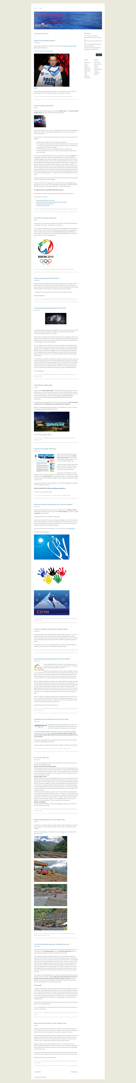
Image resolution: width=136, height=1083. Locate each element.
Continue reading (47, 434)
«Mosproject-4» (69, 394)
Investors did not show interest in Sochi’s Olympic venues (50, 1023)
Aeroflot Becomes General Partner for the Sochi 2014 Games (51, 719)
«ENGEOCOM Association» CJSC (61, 397)
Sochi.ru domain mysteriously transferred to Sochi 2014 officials (52, 202)
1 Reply (35, 220)
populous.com (41, 371)
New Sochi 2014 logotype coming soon (46, 200)
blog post (64, 228)
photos (63, 832)
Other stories (52, 618)
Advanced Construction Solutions (97, 72)
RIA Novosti (44, 832)
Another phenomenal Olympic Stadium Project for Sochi (50, 308)
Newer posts (74, 1071)
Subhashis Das (87, 47)
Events (85, 64)
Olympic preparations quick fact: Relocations (46, 278)
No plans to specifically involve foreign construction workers (51, 629)
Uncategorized (87, 77)
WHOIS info (48, 696)
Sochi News (57, 708)
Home (35, 8)
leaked (41, 159)
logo (58, 96)
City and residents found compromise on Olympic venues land (51, 944)
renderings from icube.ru (48, 407)
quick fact (66, 299)
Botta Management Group (67, 395)
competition (62, 618)
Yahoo (63, 478)
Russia (51, 96)
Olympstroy (71, 374)
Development (46, 299)
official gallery (72, 528)
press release (39, 745)
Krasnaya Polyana (71, 933)
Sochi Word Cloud (98, 69)
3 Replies (36, 107)
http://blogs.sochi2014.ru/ (58, 488)
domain (66, 708)
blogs (55, 495)
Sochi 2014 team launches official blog (45, 449)
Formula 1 (86, 65)
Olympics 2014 (47, 96)
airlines (60, 748)
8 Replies (36, 821)
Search (99, 54)
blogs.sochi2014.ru (69, 459)
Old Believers (61, 997)
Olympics (65, 208)
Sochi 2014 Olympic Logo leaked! (43, 105)
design (55, 208)
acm (85, 35)
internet (69, 708)
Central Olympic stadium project (43, 385)
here (69, 521)
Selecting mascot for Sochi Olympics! (45, 203)
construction (62, 374)
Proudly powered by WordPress (40, 1077)
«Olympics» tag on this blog (43, 205)
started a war (37, 781)
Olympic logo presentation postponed (44, 40)
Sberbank (74, 618)
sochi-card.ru (57, 516)
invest (71, 808)
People (85, 72)
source (35, 88)
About (40, 8)
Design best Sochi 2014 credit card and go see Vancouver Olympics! (53, 504)
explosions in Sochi (61, 803)
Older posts (37, 1071)
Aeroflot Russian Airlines (54, 724)
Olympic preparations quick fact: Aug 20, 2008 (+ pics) (49, 820)
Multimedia (86, 67)
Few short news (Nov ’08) (41, 757)
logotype (61, 96)
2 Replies (36, 387)
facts (66, 933)
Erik (85, 37)
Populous (45, 395)
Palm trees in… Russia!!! (92, 35)
